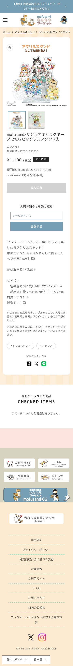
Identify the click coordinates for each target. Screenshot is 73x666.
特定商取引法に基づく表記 (36, 559)
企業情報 (36, 569)
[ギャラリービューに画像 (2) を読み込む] (36, 120)
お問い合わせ (36, 598)
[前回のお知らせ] (7, 6)
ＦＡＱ (36, 588)
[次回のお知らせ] (65, 6)
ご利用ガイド (36, 578)
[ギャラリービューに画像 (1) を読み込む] (17, 120)
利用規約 (36, 540)
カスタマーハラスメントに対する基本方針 (36, 619)
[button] (5, 20)
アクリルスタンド (20, 345)
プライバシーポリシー (36, 550)
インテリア (46, 345)
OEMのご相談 (36, 607)
